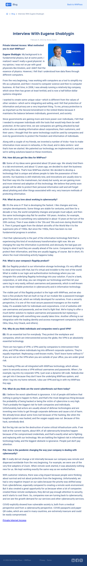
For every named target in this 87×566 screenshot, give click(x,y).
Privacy (42, 560)
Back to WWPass (74, 4)
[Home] (7, 14)
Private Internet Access (14, 520)
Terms (49, 560)
